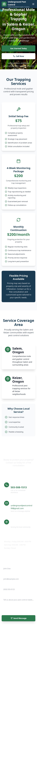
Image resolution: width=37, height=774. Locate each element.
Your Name (5, 564)
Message (5, 595)
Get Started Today (18, 48)
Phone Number (7, 585)
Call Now (20, 56)
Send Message (20, 618)
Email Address (7, 575)
